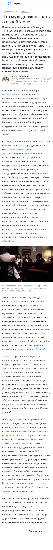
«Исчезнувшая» (12, 94)
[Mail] (9, 3)
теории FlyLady (35, 349)
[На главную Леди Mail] (15, 3)
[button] (26, 264)
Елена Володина (20, 76)
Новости (25, 12)
